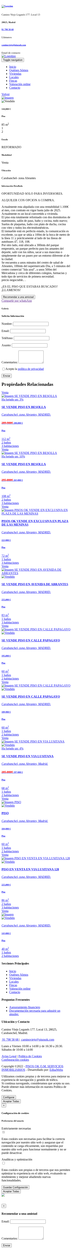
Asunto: (6, 345)
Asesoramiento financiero (24, 1007)
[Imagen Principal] (8, 97)
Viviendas (15, 73)
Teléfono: (7, 338)
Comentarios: (10, 362)
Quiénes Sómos (18, 70)
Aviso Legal (9, 1056)
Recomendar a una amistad (18, 297)
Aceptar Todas (11, 1101)
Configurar (8, 1097)
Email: (5, 331)
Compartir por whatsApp (17, 300)
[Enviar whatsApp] (3, 1195)
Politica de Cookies (30, 1056)
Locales (14, 77)
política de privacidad (31, 368)
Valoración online (20, 84)
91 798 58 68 (8, 29)
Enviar (6, 375)
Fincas (13, 80)
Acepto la (24, 368)
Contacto (14, 87)
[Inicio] (9, 56)
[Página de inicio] (36, 6)
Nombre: (7, 323)
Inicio (12, 66)
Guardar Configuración (15, 1187)
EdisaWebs (56, 1069)
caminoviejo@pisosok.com (14, 45)
